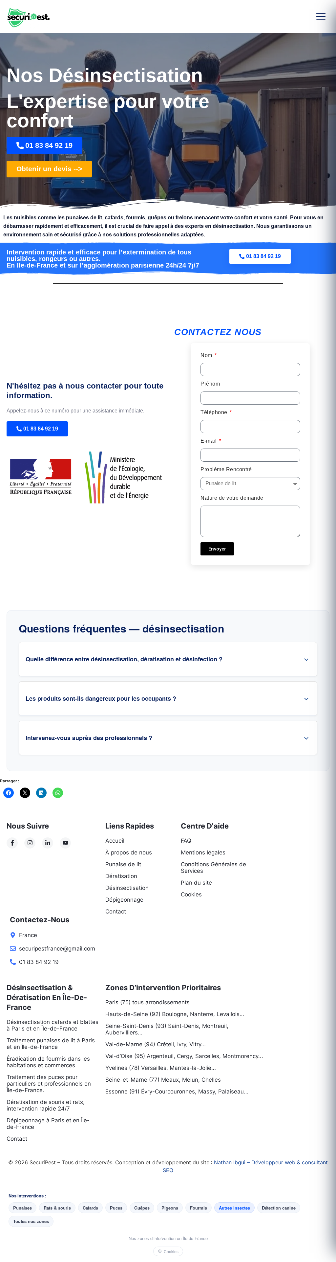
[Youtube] (65, 843)
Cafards (90, 1208)
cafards (114, 217)
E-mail (209, 441)
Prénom (210, 384)
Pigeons (169, 1208)
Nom (207, 355)
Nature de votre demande (231, 498)
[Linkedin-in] (47, 843)
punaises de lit (84, 217)
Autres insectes (234, 1208)
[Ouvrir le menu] (320, 16)
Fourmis (198, 1208)
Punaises (22, 1208)
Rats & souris (57, 1208)
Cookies (171, 1251)
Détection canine (279, 1208)
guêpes (157, 217)
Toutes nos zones (31, 1221)
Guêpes (142, 1208)
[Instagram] (29, 843)
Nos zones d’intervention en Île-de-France (168, 1238)
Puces (116, 1208)
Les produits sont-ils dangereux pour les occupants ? (101, 698)
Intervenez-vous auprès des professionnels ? (89, 737)
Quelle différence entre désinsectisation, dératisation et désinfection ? (124, 659)
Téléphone (214, 412)
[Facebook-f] (12, 843)
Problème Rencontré (226, 469)
